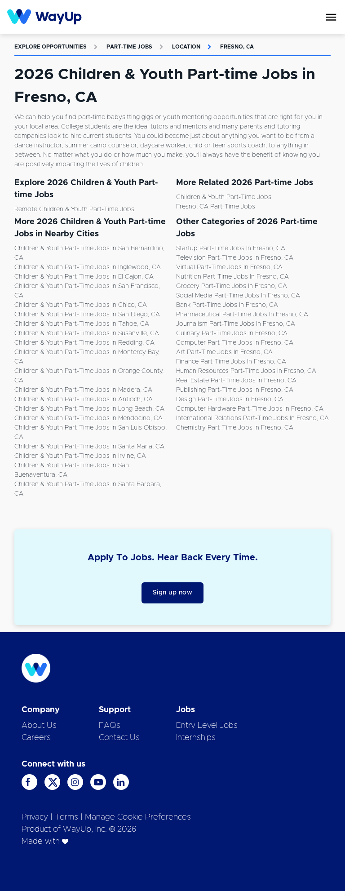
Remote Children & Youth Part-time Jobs (74, 209)
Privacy (35, 817)
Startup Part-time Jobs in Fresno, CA (230, 248)
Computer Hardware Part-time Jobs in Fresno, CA (249, 409)
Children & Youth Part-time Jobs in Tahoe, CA (81, 324)
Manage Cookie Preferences (138, 817)
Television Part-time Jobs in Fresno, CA (234, 258)
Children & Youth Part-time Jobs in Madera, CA (83, 390)
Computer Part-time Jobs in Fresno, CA (234, 343)
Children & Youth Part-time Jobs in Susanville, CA (86, 333)
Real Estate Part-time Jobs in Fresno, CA (236, 380)
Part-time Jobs (129, 46)
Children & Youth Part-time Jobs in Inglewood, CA (87, 267)
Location (186, 46)
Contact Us (119, 738)
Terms (66, 817)
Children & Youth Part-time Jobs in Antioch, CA (83, 399)
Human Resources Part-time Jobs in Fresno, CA (246, 371)
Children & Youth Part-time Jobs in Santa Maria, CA (89, 446)
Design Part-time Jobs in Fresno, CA (229, 399)
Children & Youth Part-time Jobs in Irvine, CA (80, 456)
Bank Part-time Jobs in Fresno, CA (227, 305)
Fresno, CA (237, 46)
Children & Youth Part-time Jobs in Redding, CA (84, 343)
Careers (36, 738)
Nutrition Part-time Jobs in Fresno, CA (232, 277)
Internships (196, 738)
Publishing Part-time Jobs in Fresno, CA (234, 390)
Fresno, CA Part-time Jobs (215, 207)
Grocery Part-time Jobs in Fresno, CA (231, 286)
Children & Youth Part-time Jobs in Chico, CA (80, 305)
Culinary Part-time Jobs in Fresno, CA (232, 333)
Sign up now (173, 593)
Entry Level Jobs (207, 726)
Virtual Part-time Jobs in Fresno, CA (229, 267)
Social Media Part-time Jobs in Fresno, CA (238, 296)
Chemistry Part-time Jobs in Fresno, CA (234, 428)
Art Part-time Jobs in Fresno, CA (224, 352)
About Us (39, 726)
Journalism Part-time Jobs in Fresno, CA (235, 324)
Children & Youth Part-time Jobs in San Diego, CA (87, 314)
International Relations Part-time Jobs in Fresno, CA (252, 418)
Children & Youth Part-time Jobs (223, 197)
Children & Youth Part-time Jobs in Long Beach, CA (89, 409)
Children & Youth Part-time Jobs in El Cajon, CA (84, 277)
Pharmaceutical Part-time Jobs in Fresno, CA (242, 314)
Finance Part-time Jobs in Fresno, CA (231, 362)
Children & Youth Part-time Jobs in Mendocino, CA (88, 418)
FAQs (109, 726)
